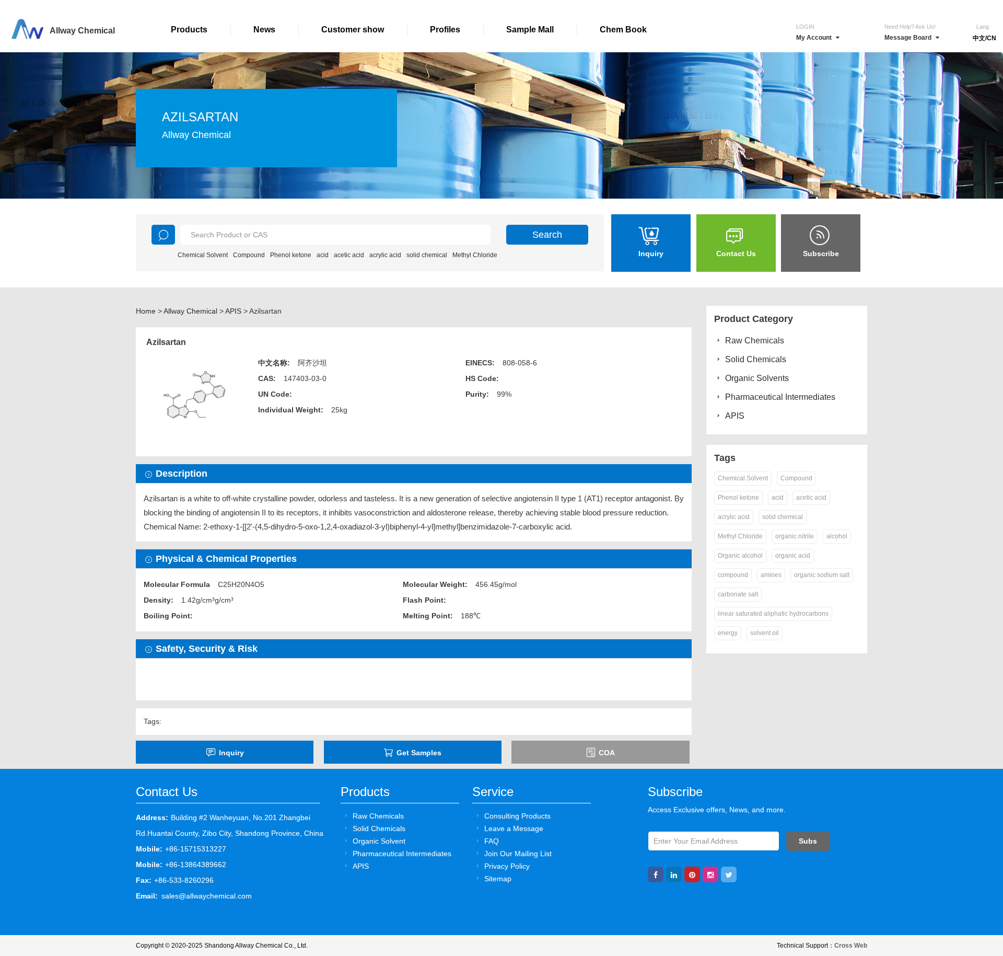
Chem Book (623, 29)
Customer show (352, 29)
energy (728, 633)
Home (146, 311)
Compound (249, 255)
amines (771, 575)
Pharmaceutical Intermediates (780, 397)
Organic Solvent (379, 841)
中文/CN (984, 38)
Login (805, 27)
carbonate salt (738, 594)
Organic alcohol (740, 555)
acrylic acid (385, 255)
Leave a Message (513, 828)
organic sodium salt (821, 575)
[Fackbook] (655, 874)
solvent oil (764, 633)
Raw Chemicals (754, 340)
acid (323, 255)
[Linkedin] (674, 874)
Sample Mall (530, 29)
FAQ (491, 841)
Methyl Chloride (474, 255)
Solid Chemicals (755, 359)
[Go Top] (975, 868)
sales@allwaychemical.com (206, 896)
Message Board (907, 37)
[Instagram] (710, 874)
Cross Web (850, 945)
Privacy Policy (507, 866)
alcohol (836, 536)
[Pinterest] (692, 874)
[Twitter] (729, 874)
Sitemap (497, 878)
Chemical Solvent (203, 255)
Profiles (445, 29)
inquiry (231, 752)
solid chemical (426, 255)
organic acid (792, 555)
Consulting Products (517, 816)
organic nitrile (794, 536)
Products (189, 29)
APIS (233, 311)
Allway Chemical (190, 311)
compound (733, 575)
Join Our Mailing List (518, 853)
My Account (814, 37)
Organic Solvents (757, 378)
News (264, 29)
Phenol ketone (290, 255)
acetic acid (349, 255)
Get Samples (418, 752)
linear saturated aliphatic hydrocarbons (773, 613)
